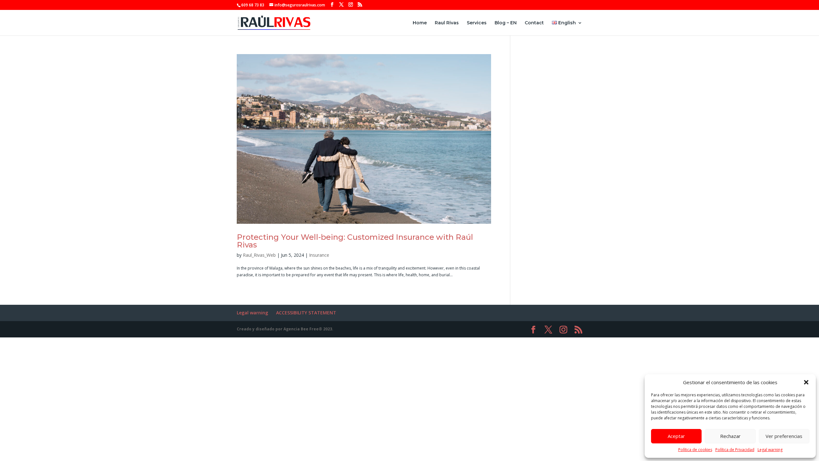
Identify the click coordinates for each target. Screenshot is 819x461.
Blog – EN (506, 23)
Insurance (319, 255)
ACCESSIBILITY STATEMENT (306, 313)
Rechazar (730, 436)
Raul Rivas (447, 23)
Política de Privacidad (734, 449)
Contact (534, 23)
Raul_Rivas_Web (259, 255)
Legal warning (770, 449)
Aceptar (676, 436)
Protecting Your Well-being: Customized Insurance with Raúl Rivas (355, 240)
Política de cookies (695, 449)
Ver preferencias (784, 436)
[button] (806, 382)
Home (420, 23)
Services (477, 23)
